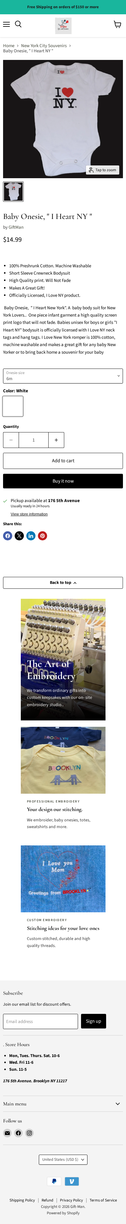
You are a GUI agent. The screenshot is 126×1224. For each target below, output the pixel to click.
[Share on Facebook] (7, 535)
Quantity (11, 427)
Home (8, 45)
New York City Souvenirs (44, 45)
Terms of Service (103, 1200)
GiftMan (16, 227)
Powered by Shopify (63, 1213)
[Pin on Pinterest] (42, 535)
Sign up (93, 1021)
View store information (29, 514)
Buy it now (63, 481)
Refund (47, 1200)
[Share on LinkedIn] (30, 535)
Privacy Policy (71, 1200)
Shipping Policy (22, 1200)
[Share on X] (19, 535)
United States (60, 1159)
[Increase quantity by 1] (56, 440)
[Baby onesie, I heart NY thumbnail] (13, 191)
